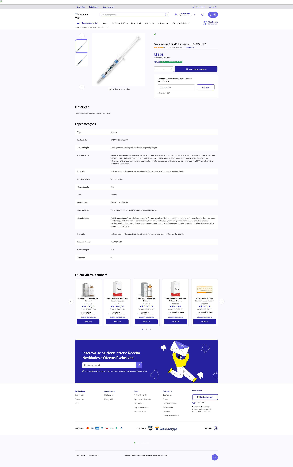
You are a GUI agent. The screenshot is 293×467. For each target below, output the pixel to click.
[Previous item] (71, 301)
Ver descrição (190, 47)
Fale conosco (79, 399)
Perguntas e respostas (141, 407)
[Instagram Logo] (215, 428)
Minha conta (108, 395)
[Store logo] (83, 16)
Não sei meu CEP (164, 93)
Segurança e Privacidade (142, 399)
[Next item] (222, 301)
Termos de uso (132, 371)
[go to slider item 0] (143, 329)
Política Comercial (140, 395)
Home (77, 27)
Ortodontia (167, 411)
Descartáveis (167, 395)
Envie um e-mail (206, 397)
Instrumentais (168, 407)
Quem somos (79, 395)
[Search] (166, 14)
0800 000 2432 (200, 403)
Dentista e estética (169, 403)
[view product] (88, 288)
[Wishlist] (203, 14)
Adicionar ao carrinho (197, 69)
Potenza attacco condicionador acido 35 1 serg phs (93, 27)
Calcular (205, 87)
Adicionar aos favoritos (121, 89)
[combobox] (131, 14)
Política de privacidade (117, 371)
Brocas (165, 399)
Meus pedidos (109, 399)
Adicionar (88, 322)
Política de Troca (140, 411)
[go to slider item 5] (146, 329)
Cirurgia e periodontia (171, 415)
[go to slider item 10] (150, 329)
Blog (76, 403)
